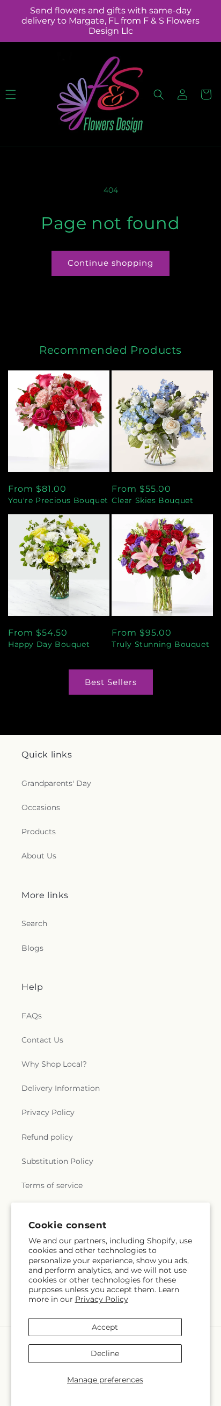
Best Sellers (111, 682)
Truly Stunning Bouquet (160, 644)
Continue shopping (110, 263)
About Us (38, 856)
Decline (105, 1353)
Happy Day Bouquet (49, 644)
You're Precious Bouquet (58, 500)
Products (38, 831)
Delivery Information (60, 1088)
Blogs (32, 948)
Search (34, 923)
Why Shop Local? (54, 1064)
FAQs (31, 1016)
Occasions (40, 807)
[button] (159, 94)
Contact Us (42, 1040)
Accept (105, 1327)
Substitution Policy (57, 1161)
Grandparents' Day (56, 783)
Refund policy (47, 1137)
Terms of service (52, 1185)
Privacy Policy (101, 1299)
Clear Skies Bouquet (152, 500)
